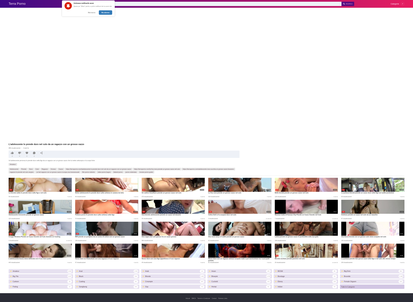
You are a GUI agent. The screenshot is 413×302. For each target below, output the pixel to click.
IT (402, 4)
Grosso (53, 169)
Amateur (13, 164)
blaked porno (118, 172)
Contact (214, 298)
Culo (37, 169)
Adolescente (14, 169)
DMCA (194, 298)
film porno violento (88, 172)
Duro (31, 169)
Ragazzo (45, 169)
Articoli (188, 298)
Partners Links (222, 298)
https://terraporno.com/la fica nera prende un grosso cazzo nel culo (157, 169)
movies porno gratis (146, 172)
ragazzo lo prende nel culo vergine (21, 172)
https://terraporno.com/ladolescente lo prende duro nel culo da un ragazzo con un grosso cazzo (98, 169)
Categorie (395, 4)
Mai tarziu (91, 12)
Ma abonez (105, 12)
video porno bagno (104, 172)
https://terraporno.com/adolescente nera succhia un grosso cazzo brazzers (208, 169)
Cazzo (61, 169)
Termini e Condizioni (203, 298)
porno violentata (131, 172)
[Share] (41, 153)
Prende (23, 169)
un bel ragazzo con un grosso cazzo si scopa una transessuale (57, 172)
